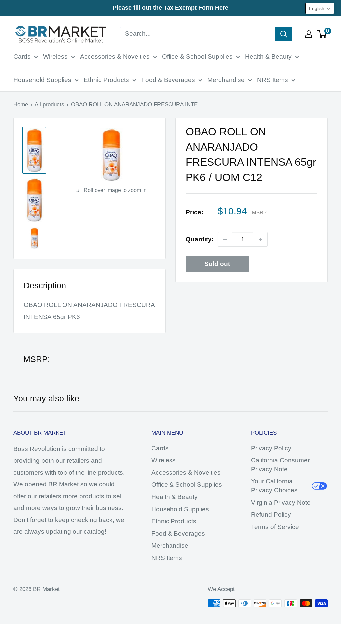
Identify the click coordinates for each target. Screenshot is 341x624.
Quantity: (200, 239)
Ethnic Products (106, 79)
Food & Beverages (168, 79)
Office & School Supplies (197, 56)
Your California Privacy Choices (274, 486)
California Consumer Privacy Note (280, 465)
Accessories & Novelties (115, 56)
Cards (22, 56)
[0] (322, 34)
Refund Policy (271, 514)
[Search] (283, 34)
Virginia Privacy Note (281, 502)
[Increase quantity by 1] (260, 239)
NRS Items (272, 79)
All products (49, 104)
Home (20, 104)
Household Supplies (42, 79)
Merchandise (226, 79)
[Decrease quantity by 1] (225, 239)
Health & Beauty (268, 56)
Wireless (55, 56)
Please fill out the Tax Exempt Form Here (170, 7)
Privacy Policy (271, 448)
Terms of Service (275, 526)
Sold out (217, 263)
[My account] (308, 34)
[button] (320, 8)
